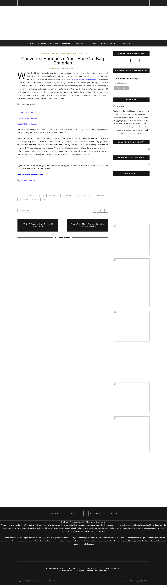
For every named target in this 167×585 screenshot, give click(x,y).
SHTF (78, 196)
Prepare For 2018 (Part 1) (63, 267)
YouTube (70, 328)
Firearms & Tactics (48, 296)
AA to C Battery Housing (27, 118)
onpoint (54, 68)
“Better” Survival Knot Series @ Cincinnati (38, 225)
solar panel (24, 199)
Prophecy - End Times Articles (62, 264)
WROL (45, 199)
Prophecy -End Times (48, 43)
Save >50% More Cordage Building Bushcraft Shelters (87, 225)
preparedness (67, 196)
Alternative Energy (48, 53)
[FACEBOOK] (46, 513)
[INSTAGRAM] (86, 513)
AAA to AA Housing (25, 113)
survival (35, 199)
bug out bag (40, 196)
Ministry (66, 43)
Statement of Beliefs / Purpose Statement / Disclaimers (84, 571)
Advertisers (75, 568)
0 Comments (24, 211)
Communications (68, 53)
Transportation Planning (63, 391)
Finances (43, 264)
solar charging (99, 196)
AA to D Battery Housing (27, 124)
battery (28, 196)
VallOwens (146, 581)
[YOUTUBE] (105, 513)
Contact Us (92, 568)
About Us (127, 43)
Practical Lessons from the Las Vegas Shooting (63, 299)
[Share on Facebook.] (94, 211)
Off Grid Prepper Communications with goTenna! (62, 363)
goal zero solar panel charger (84, 79)
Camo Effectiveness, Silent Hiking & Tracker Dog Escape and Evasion (63, 395)
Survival (80, 43)
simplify (86, 196)
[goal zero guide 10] (27, 180)
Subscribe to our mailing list (127, 78)
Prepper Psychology (67, 296)
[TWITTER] (66, 513)
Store (93, 43)
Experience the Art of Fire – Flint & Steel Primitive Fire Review (63, 331)
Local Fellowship (108, 43)
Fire (53, 328)
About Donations (54, 568)
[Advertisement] (130, 205)
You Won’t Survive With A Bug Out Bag (22, 417)
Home (32, 43)
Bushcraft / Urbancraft (22, 395)
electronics (53, 196)
